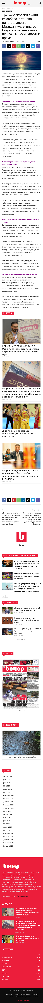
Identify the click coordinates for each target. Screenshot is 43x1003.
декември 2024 (8, 840)
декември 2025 (8, 802)
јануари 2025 (8, 836)
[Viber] (38, 46)
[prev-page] (3, 596)
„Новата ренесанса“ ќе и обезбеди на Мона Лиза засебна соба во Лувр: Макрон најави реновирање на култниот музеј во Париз (11, 518)
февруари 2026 (8, 795)
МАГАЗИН (10, 8)
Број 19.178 (21, 710)
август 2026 (7, 776)
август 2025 (7, 814)
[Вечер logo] (21, 2)
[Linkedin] (23, 46)
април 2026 (7, 789)
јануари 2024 (8, 846)
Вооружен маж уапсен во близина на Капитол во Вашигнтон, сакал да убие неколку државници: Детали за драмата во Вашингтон (31, 518)
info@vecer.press (22, 896)
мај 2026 (6, 786)
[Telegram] (33, 46)
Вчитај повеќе (20, 639)
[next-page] (6, 596)
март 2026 (7, 792)
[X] (9, 46)
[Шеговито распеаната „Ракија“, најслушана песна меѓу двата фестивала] (7, 576)
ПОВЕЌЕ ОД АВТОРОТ (28, 555)
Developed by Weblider (22, 1000)
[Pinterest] (14, 46)
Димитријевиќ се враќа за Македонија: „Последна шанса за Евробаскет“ (19, 434)
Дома (3, 8)
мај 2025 (6, 824)
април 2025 (7, 827)
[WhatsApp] (18, 46)
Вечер (12, 41)
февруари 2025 (8, 833)
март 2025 (7, 830)
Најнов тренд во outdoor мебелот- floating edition (21, 757)
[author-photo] (21, 542)
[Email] (28, 46)
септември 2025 (9, 811)
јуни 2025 (6, 821)
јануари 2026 (8, 799)
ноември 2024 (8, 843)
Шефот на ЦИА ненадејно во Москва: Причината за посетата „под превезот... (27, 631)
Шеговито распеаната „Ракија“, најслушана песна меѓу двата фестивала (27, 576)
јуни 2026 (6, 783)
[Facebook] (4, 46)
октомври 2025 (8, 808)
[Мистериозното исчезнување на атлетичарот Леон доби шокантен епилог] (7, 620)
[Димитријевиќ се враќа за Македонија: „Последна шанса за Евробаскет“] (8, 939)
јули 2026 (6, 780)
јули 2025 (6, 818)
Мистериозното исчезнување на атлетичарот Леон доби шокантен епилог (26, 620)
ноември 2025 (8, 805)
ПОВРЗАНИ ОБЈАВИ (10, 555)
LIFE (4, 11)
